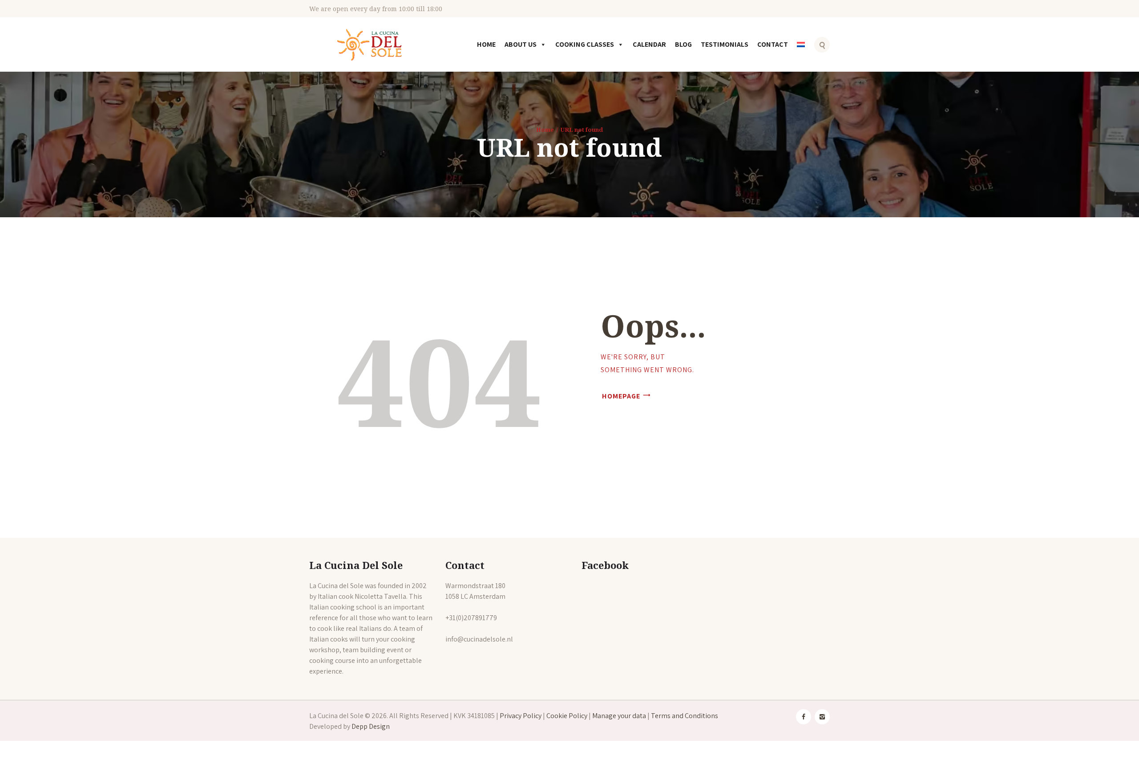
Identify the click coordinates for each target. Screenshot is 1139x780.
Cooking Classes (584, 44)
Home (486, 44)
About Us (521, 44)
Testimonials (724, 44)
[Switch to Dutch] (802, 51)
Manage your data (619, 715)
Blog (683, 44)
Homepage (621, 396)
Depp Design (370, 726)
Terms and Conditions (684, 715)
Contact (772, 44)
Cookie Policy (566, 715)
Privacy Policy (520, 715)
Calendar (649, 44)
